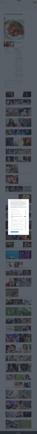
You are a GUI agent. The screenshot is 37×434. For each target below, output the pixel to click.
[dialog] (18, 217)
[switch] (25, 210)
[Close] (27, 200)
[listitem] (18, 209)
